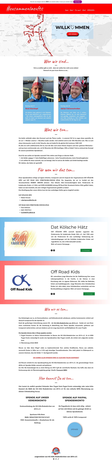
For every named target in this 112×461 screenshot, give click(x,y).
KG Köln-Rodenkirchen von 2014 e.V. (66, 323)
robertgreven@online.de (28, 200)
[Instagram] (54, 250)
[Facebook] (52, 250)
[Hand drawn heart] (72, 27)
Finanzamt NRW (61, 370)
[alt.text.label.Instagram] (56, 459)
